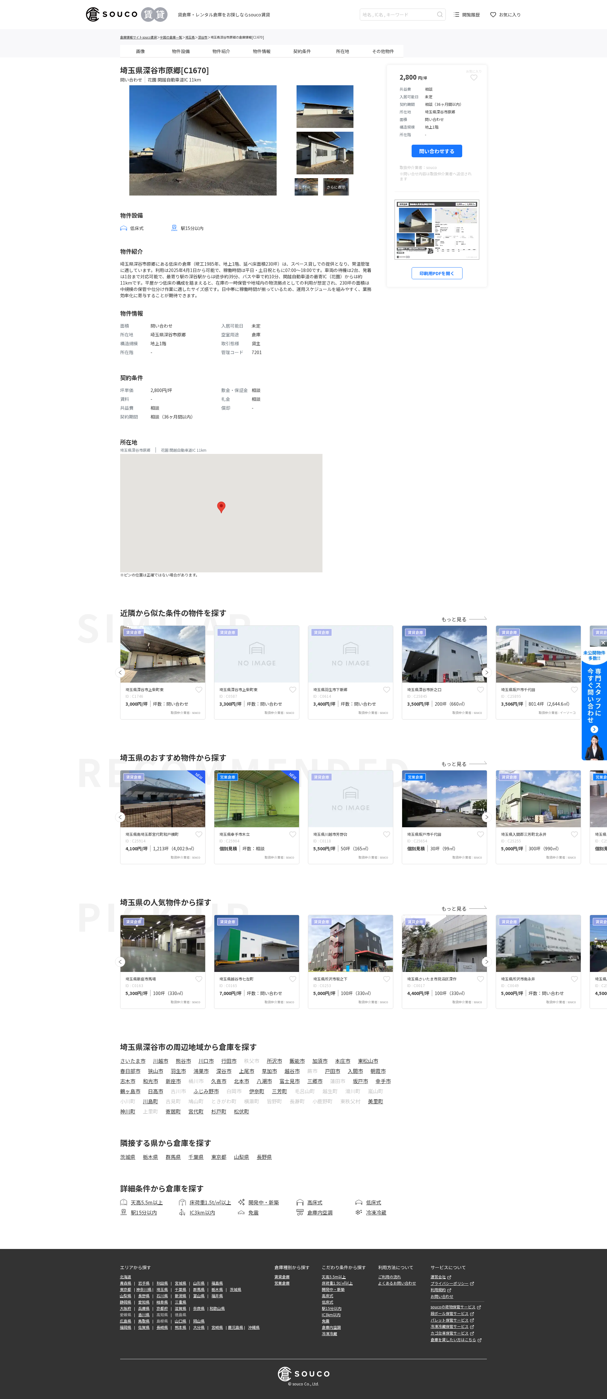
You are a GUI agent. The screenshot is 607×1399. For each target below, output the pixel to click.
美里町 (375, 1101)
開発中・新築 (263, 1202)
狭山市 (155, 1071)
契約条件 (302, 51)
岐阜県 (162, 1302)
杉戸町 (218, 1111)
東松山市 (368, 1060)
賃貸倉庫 (282, 1276)
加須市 (320, 1060)
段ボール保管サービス (450, 1313)
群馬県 (173, 1157)
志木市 (127, 1081)
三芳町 (279, 1091)
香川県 (144, 1314)
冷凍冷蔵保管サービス (450, 1326)
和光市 (150, 1081)
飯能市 (297, 1060)
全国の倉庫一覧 (171, 37)
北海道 (125, 1276)
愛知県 (144, 1302)
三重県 (180, 1302)
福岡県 (125, 1327)
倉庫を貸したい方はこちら (453, 1339)
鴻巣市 (201, 1071)
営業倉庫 (282, 1283)
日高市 (155, 1091)
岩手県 (144, 1283)
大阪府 (125, 1308)
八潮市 (264, 1081)
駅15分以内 (144, 1212)
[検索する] (440, 14)
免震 (253, 1212)
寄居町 (173, 1111)
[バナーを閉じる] (603, 643)
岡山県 (199, 1321)
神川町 (127, 1111)
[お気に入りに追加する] (199, 689)
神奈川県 (143, 1289)
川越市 (160, 1060)
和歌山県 (217, 1308)
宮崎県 (217, 1327)
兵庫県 (144, 1308)
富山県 (199, 1295)
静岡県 (125, 1302)
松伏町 (241, 1111)
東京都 (218, 1157)
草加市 (269, 1071)
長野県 (264, 1157)
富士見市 (289, 1081)
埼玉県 (190, 37)
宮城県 (180, 1283)
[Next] (487, 672)
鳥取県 (144, 1321)
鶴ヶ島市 (130, 1091)
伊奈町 (256, 1091)
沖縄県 (254, 1327)
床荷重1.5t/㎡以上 (210, 1202)
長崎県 (162, 1327)
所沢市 (274, 1060)
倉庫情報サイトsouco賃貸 (138, 37)
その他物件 (383, 51)
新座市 (173, 1081)
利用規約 (438, 1289)
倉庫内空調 (320, 1212)
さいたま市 (132, 1060)
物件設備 (181, 51)
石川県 (162, 1295)
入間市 (355, 1071)
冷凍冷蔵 (376, 1212)
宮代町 (196, 1111)
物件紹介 (221, 51)
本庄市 (342, 1060)
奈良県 (199, 1308)
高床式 (314, 1202)
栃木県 (150, 1157)
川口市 (206, 1060)
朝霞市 (378, 1071)
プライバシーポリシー (450, 1283)
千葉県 (196, 1157)
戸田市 (332, 1071)
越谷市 (292, 1071)
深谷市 (202, 37)
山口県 (180, 1321)
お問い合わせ (442, 1296)
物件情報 (262, 51)
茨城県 (127, 1157)
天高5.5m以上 (147, 1202)
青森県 (125, 1283)
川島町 (150, 1101)
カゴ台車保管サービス (450, 1333)
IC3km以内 (202, 1212)
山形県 (199, 1283)
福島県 (217, 1283)
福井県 (217, 1295)
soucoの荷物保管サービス (453, 1306)
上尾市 (246, 1071)
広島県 (125, 1321)
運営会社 (438, 1276)
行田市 (228, 1060)
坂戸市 (360, 1081)
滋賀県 (180, 1308)
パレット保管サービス (450, 1320)
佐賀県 (144, 1327)
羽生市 (178, 1071)
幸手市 (383, 1081)
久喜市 (218, 1081)
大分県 (199, 1327)
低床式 (373, 1202)
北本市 (241, 1081)
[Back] (120, 672)
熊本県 (180, 1327)
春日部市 (130, 1071)
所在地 (342, 51)
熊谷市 (183, 1060)
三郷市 (314, 1081)
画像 (140, 51)
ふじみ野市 (206, 1091)
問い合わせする (437, 151)
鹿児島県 (235, 1327)
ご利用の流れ (389, 1276)
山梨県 (241, 1157)
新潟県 (180, 1295)
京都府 (162, 1308)
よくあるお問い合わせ (397, 1283)
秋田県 (162, 1283)
